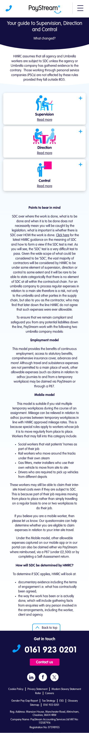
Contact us (44, 662)
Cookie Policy (15, 689)
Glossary (73, 701)
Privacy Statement (37, 689)
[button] (80, 10)
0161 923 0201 (9, 9)
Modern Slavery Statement (66, 689)
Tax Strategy (48, 701)
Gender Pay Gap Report (24, 701)
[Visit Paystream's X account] (54, 677)
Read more (44, 120)
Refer (38, 693)
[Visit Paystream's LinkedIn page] (31, 677)
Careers (49, 693)
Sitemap (34, 705)
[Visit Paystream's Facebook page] (43, 677)
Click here (62, 235)
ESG (61, 701)
